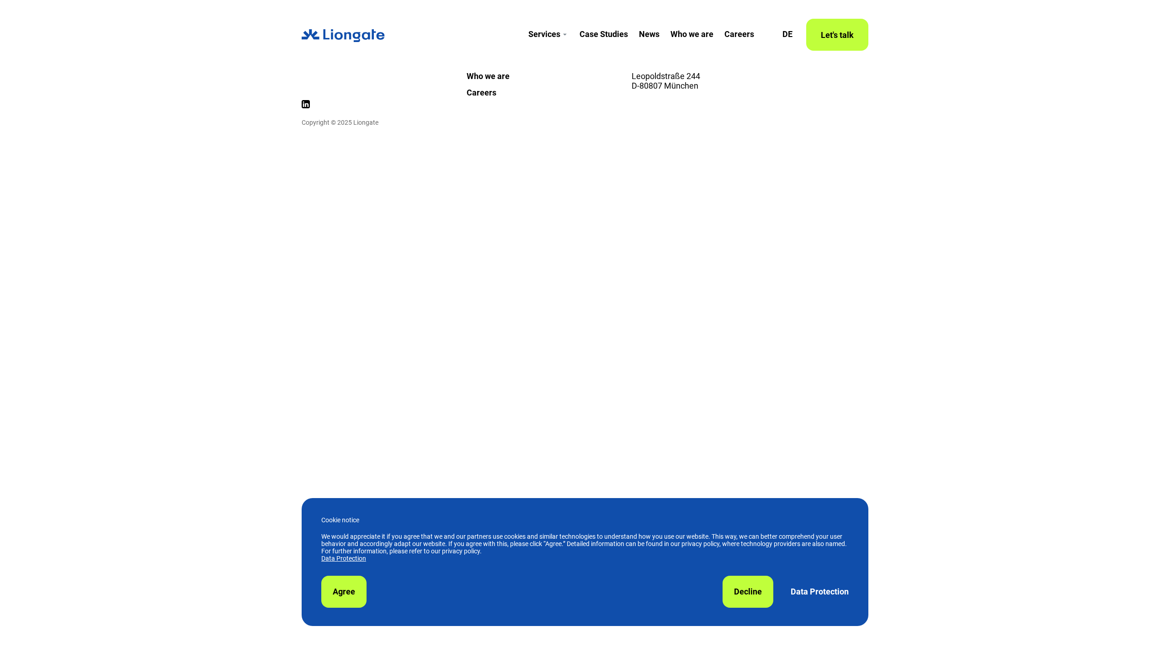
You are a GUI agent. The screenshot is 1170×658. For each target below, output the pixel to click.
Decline (748, 591)
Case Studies (604, 34)
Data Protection (343, 558)
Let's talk (837, 35)
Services (544, 34)
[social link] (306, 105)
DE (787, 34)
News (649, 34)
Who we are (691, 34)
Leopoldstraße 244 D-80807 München (666, 80)
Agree (344, 591)
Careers (739, 34)
